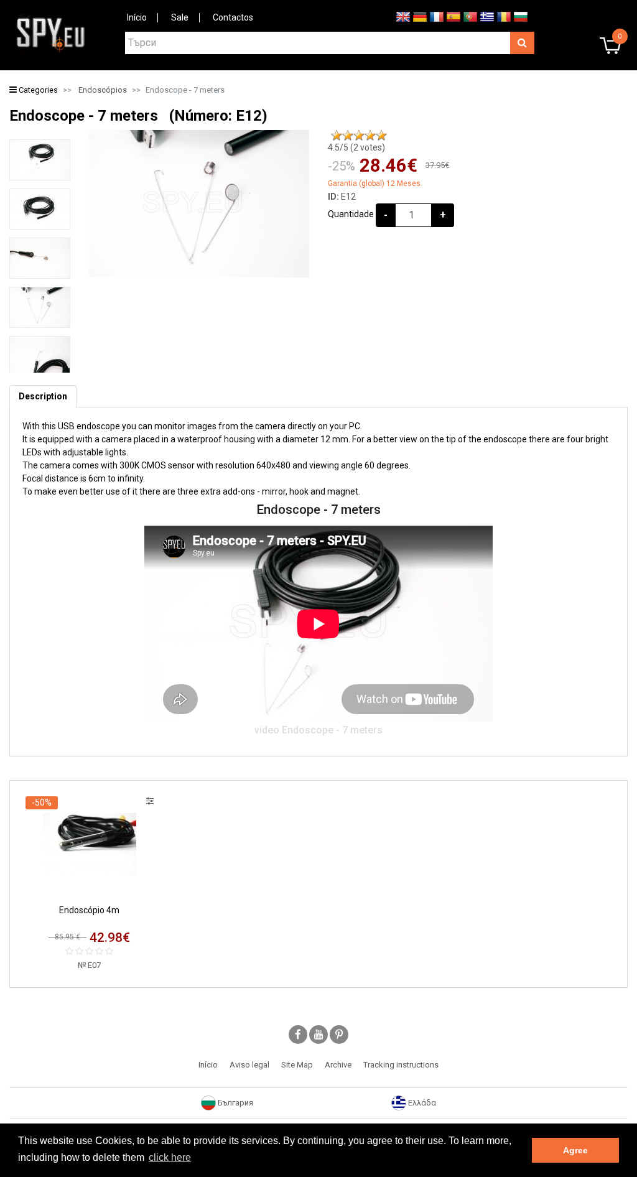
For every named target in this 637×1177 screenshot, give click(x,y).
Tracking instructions (401, 1064)
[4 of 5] (370, 135)
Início (137, 17)
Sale (179, 17)
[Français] (436, 16)
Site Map (297, 1064)
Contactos (233, 17)
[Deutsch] (419, 16)
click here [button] (170, 1157)
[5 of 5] (381, 135)
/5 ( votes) (356, 147)
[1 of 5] (336, 135)
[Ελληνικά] (487, 16)
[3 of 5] (359, 135)
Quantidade (351, 214)
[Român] (503, 16)
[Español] (453, 16)
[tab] (43, 396)
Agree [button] (575, 1150)
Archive (338, 1064)
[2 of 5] (347, 135)
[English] (403, 16)
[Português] (470, 16)
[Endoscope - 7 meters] (39, 159)
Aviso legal (249, 1064)
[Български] (520, 16)
